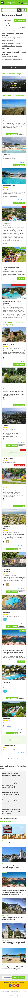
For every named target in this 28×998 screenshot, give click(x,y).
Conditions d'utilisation (15, 991)
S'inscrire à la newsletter (18, 977)
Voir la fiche (21, 131)
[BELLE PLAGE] (14, 559)
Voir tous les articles (5, 821)
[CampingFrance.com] (14, 3)
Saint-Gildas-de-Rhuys (8, 46)
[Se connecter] (22, 3)
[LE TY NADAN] (14, 709)
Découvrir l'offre (19, 465)
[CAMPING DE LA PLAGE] (14, 107)
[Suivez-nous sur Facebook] (10, 985)
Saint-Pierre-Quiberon (8, 43)
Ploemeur (19, 46)
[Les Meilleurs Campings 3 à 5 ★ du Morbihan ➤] (14, 291)
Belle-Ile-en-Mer (17, 59)
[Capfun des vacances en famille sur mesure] (14, 254)
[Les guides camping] (19, 3)
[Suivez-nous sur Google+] (14, 985)
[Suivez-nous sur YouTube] (17, 985)
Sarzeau (19, 38)
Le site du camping (12, 134)
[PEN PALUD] (14, 416)
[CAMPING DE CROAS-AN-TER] (14, 375)
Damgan (14, 38)
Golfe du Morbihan (12, 56)
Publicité (24, 991)
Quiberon (18, 43)
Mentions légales (5, 991)
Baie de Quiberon (7, 59)
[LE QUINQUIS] (14, 602)
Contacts (14, 993)
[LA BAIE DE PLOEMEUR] (14, 672)
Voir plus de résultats (14, 759)
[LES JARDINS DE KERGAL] (14, 176)
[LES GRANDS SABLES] (14, 334)
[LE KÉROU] (14, 517)
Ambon (4, 38)
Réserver (21, 134)
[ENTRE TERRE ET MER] (14, 476)
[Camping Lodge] (14, 213)
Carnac (9, 38)
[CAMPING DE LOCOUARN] (14, 740)
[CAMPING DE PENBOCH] (14, 453)
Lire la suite (21, 278)
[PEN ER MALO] (14, 145)
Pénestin (10, 40)
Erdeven (4, 40)
